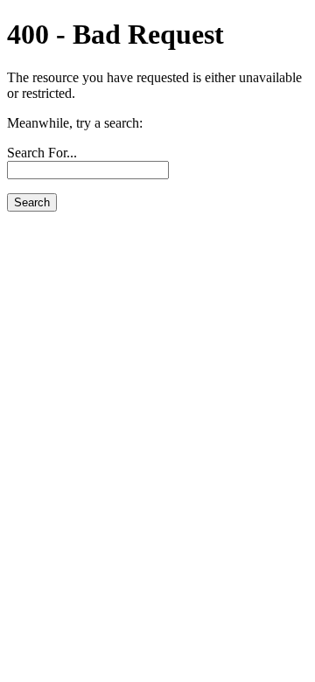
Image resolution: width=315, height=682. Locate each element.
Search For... (42, 152)
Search (32, 202)
